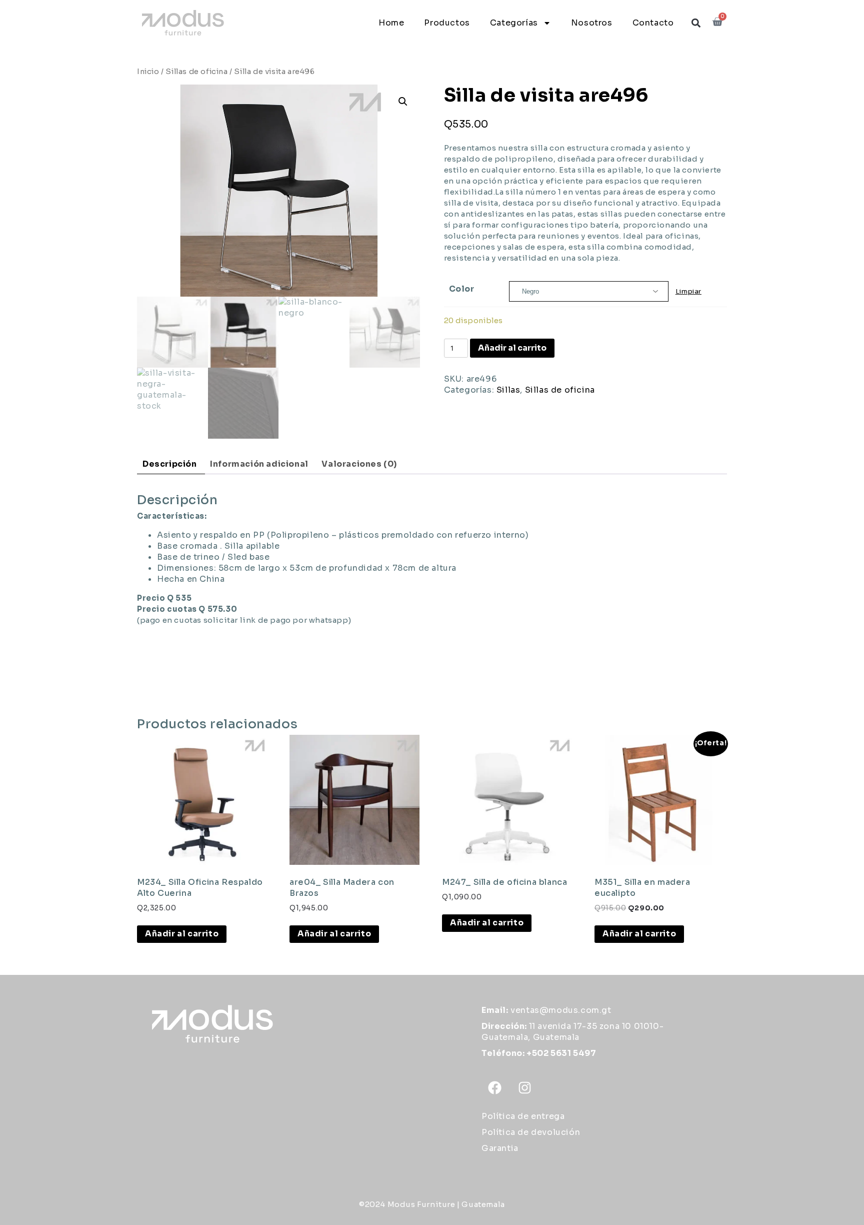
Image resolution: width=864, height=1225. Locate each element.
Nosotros (591, 23)
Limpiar (689, 291)
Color (461, 289)
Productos (447, 23)
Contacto (653, 23)
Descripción (169, 464)
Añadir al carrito (512, 348)
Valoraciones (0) (359, 464)
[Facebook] (495, 1087)
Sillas (508, 390)
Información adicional (259, 464)
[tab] (169, 464)
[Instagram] (525, 1087)
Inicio (148, 71)
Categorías (514, 23)
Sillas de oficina (197, 71)
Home (391, 23)
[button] (696, 23)
